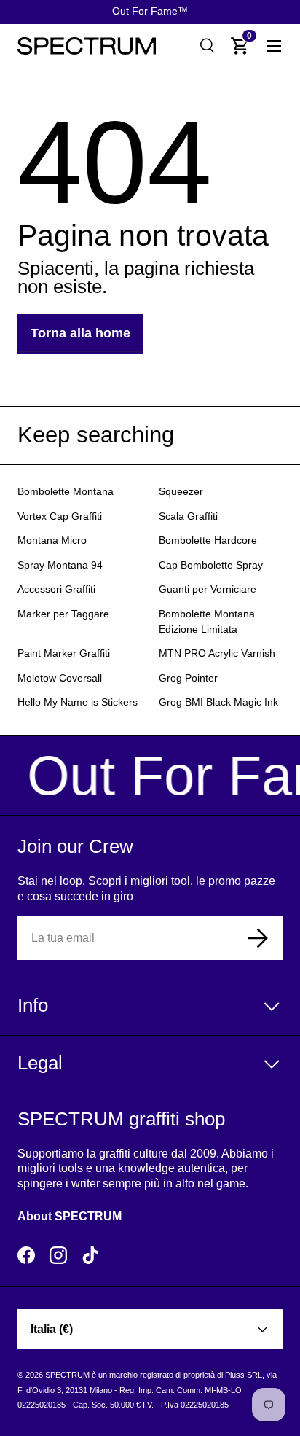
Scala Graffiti (188, 516)
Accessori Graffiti (56, 589)
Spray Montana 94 (60, 565)
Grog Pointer (188, 678)
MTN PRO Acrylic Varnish (217, 653)
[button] (240, 45)
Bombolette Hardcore (208, 540)
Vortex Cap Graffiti (59, 516)
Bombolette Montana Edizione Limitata (207, 622)
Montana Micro (52, 540)
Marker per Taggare (63, 614)
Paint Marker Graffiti (63, 653)
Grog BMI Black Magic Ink (218, 702)
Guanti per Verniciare (207, 589)
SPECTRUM (67, 1374)
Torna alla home (80, 333)
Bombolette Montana (65, 491)
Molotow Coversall (59, 678)
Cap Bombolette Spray (211, 565)
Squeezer (181, 491)
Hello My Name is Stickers (77, 702)
